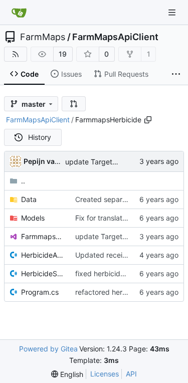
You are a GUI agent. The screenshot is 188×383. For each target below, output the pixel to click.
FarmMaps (42, 37)
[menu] (67, 374)
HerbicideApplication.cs (43, 255)
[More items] (176, 74)
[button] (74, 103)
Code (30, 74)
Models (33, 218)
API (131, 373)
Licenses (104, 373)
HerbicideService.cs (43, 273)
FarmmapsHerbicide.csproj (43, 236)
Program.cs (40, 292)
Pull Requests (126, 74)
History (39, 137)
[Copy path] (147, 119)
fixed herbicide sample (112, 273)
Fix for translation (103, 218)
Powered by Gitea (48, 348)
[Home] (19, 13)
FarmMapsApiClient (115, 37)
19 (63, 54)
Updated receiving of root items (127, 255)
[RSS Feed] (15, 54)
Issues (71, 74)
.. (23, 180)
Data (29, 199)
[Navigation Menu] (173, 12)
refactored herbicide (108, 292)
